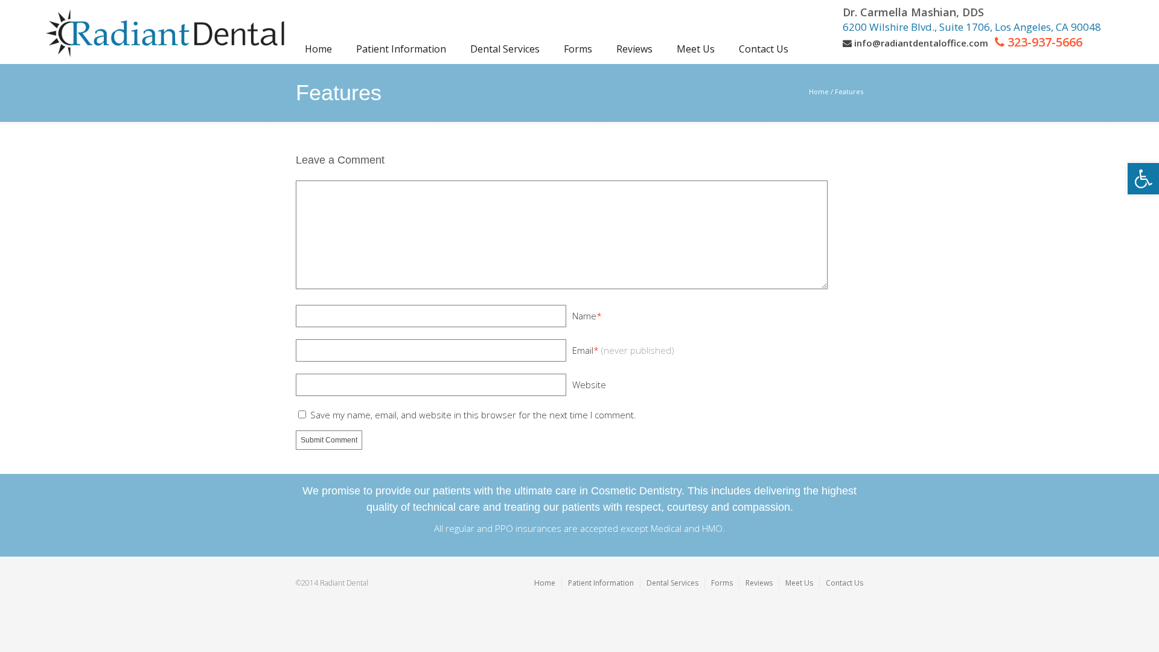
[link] (1143, 178)
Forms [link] (722, 583)
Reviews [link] (759, 583)
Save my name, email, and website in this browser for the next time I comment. (473, 415)
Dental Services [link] (672, 583)
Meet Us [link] (799, 583)
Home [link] (819, 91)
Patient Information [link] (601, 583)
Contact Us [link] (844, 583)
